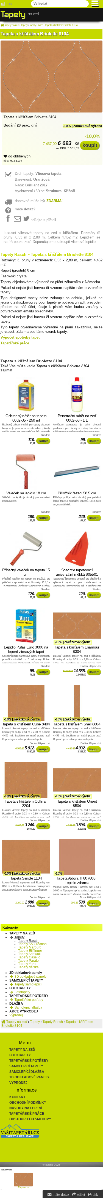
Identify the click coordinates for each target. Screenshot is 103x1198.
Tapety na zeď (22, 1049)
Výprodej (16, 1015)
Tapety (19, 937)
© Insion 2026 (51, 1164)
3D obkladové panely (30, 977)
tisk (94, 1194)
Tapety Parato (28, 960)
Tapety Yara (27, 964)
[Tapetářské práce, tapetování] (20, 1136)
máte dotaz (60, 1194)
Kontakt (17, 1097)
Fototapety (22, 992)
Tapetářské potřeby (28, 1000)
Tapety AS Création (32, 944)
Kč (3, 4)
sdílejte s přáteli (43, 220)
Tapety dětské (28, 967)
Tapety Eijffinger (30, 950)
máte (25, 209)
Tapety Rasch (28, 940)
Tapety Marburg (29, 947)
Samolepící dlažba (28, 1007)
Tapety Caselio (29, 957)
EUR (9, 4)
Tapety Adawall (29, 954)
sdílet (80, 1194)
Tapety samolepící (27, 984)
